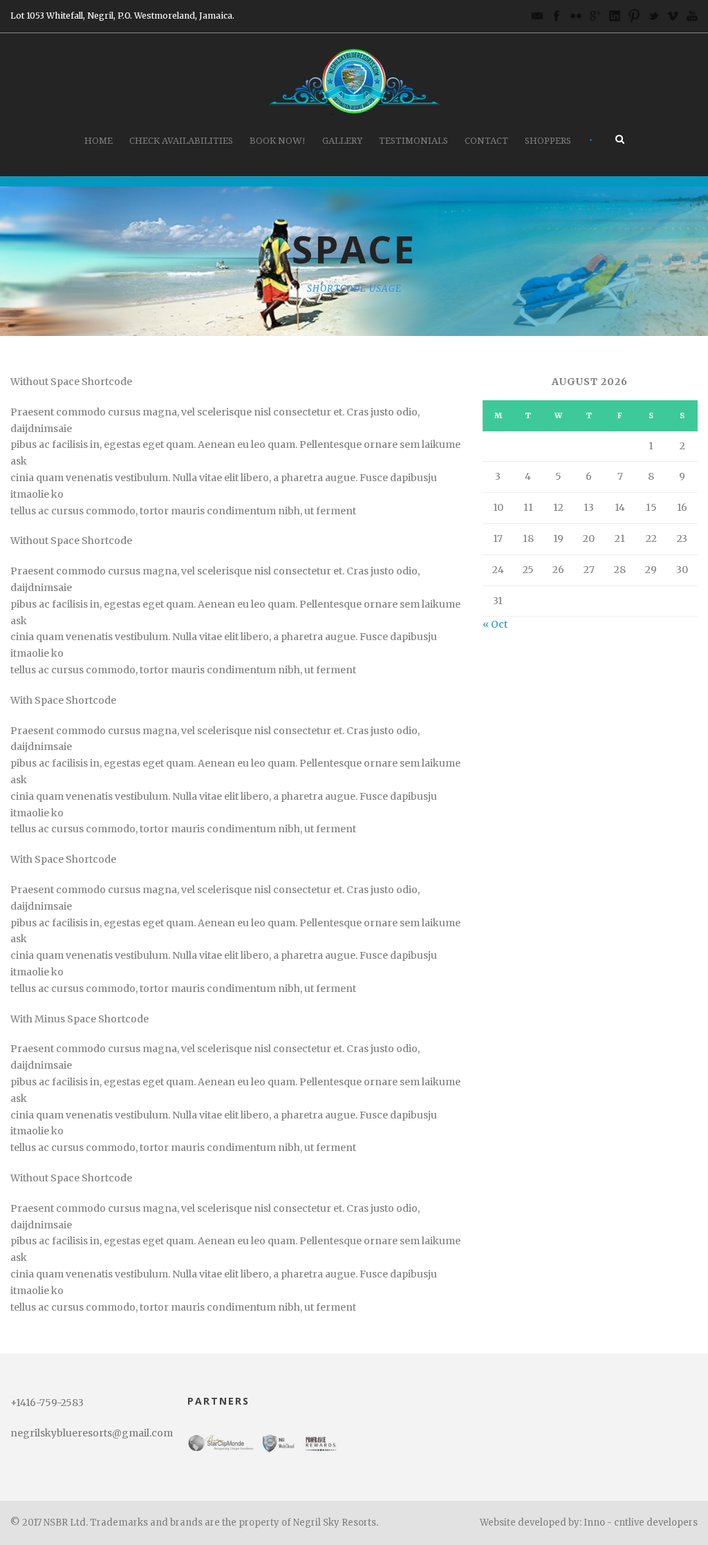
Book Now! (278, 140)
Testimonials (413, 140)
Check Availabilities (181, 140)
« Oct (495, 624)
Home (98, 140)
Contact (486, 140)
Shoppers (548, 140)
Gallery (342, 140)
